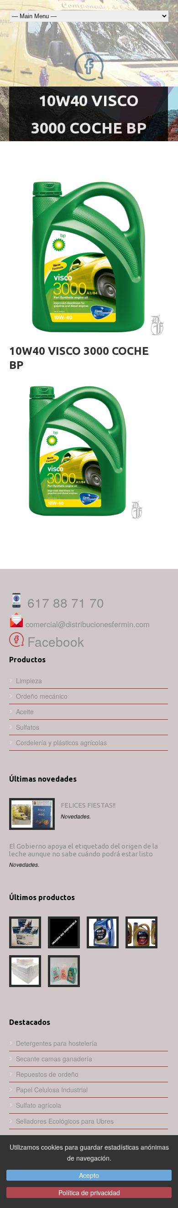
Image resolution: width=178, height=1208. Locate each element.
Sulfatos (27, 727)
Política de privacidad (89, 1192)
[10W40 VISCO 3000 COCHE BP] (88, 257)
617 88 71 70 (64, 602)
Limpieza (29, 680)
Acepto (89, 1175)
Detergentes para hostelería (56, 1043)
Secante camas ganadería (54, 1058)
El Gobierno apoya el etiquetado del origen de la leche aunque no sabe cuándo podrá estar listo (83, 850)
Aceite (25, 711)
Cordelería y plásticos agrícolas (61, 742)
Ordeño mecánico (42, 696)
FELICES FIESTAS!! (88, 805)
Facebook (54, 641)
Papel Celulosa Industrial (52, 1089)
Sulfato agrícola (38, 1105)
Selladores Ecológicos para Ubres (65, 1121)
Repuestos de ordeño (47, 1074)
